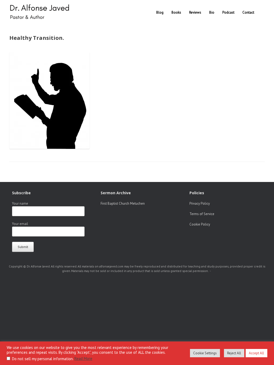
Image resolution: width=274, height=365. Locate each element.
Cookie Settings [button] (205, 353)
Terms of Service (201, 214)
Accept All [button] (256, 353)
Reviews (195, 12)
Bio (211, 12)
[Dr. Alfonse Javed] (40, 12)
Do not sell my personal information (42, 358)
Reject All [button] (234, 353)
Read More (83, 358)
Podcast (228, 12)
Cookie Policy (199, 224)
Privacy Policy (199, 203)
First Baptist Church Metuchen (123, 203)
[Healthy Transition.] (49, 147)
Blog (159, 12)
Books (176, 12)
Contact (248, 12)
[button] (266, 12)
